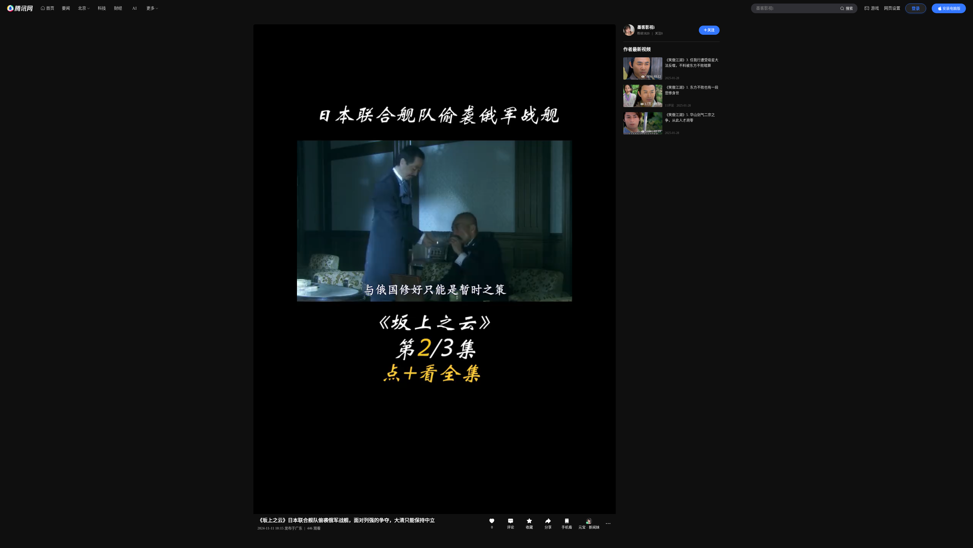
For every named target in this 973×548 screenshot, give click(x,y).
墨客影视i (645, 27)
